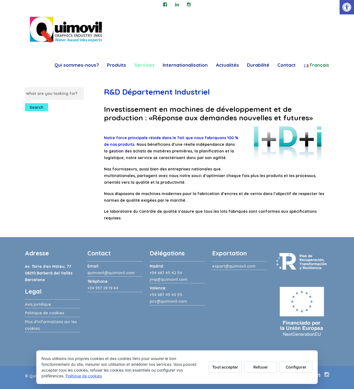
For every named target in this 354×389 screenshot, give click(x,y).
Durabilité (258, 65)
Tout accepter (225, 367)
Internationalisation (185, 65)
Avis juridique (38, 304)
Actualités (227, 65)
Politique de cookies (44, 312)
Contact (286, 65)
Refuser (260, 367)
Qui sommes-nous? (76, 65)
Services (144, 65)
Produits (116, 65)
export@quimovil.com (234, 266)
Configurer (296, 367)
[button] (347, 7)
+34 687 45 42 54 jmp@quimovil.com (169, 273)
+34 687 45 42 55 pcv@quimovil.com (168, 295)
